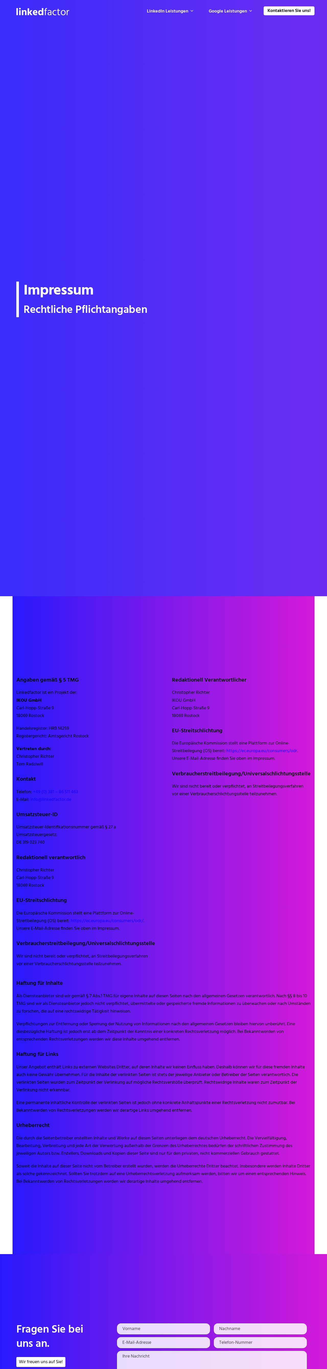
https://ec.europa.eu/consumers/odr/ (107, 921)
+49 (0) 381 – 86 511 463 (55, 792)
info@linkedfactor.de (50, 799)
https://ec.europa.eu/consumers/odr (261, 751)
